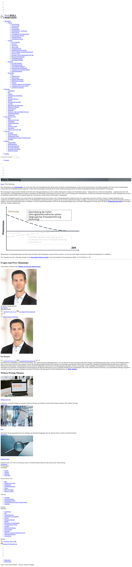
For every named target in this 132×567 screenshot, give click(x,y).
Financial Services (13, 99)
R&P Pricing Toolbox (17, 81)
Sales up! (14, 44)
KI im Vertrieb (15, 42)
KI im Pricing (15, 24)
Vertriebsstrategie (16, 48)
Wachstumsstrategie (17, 65)
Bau (9, 92)
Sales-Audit (14, 47)
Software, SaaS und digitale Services (18, 112)
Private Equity (12, 108)
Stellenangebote (12, 144)
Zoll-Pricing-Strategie (17, 87)
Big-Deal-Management (18, 57)
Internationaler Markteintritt (19, 68)
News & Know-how (10, 116)
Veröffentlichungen (13, 123)
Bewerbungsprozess (13, 146)
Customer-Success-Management (20, 69)
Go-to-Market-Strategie (18, 66)
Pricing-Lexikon (12, 126)
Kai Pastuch (4, 307)
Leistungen (7, 21)
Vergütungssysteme (16, 58)
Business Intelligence (17, 79)
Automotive (11, 91)
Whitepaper (11, 121)
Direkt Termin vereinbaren (10, 317)
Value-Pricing (15, 32)
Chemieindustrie (9, 515)
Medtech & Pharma (13, 107)
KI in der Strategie (16, 63)
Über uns (7, 131)
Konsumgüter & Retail (14, 102)
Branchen (7, 89)
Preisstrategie (19, 187)
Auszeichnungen (12, 134)
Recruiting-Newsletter (14, 149)
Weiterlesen (4, 405)
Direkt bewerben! (13, 150)
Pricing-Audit (15, 26)
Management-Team (13, 136)
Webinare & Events (13, 120)
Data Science (15, 78)
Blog (9, 118)
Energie (10, 97)
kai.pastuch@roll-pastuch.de (27, 312)
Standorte (10, 139)
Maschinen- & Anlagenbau (15, 105)
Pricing (10, 22)
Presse (9, 125)
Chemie (10, 94)
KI (12, 74)
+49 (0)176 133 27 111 (10, 312)
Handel (10, 100)
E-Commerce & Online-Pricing (20, 34)
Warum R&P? (12, 142)
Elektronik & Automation (15, 95)
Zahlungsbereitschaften (115, 201)
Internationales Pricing (17, 35)
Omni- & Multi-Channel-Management (22, 52)
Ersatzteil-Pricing (16, 37)
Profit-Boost (14, 27)
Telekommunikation (13, 113)
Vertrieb (10, 40)
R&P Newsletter (9, 489)
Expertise (10, 133)
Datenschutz (7, 561)
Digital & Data (15, 76)
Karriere (6, 141)
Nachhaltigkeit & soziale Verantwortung (19, 138)
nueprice (13, 82)
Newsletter (11, 128)
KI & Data (11, 73)
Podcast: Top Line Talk (14, 129)
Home (2, 184)
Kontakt (6, 154)
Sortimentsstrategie (16, 71)
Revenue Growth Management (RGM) (22, 55)
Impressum (7, 560)
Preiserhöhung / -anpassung (19, 31)
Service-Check (15, 53)
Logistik (10, 104)
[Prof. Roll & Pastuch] (8, 18)
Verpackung (11, 115)
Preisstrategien (15, 29)
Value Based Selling (17, 60)
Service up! (14, 45)
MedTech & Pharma (10, 528)
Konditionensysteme (17, 39)
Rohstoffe (10, 110)
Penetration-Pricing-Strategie (40, 257)
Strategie (10, 61)
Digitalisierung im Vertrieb (18, 50)
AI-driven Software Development (21, 84)
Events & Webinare (13, 147)
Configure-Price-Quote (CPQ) (20, 86)
